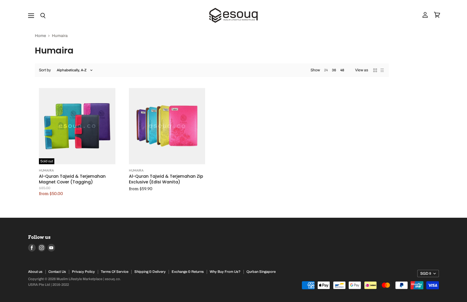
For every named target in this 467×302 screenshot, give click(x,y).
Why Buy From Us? (225, 272)
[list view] (382, 70)
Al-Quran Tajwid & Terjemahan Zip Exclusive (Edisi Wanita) (166, 178)
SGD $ (425, 273)
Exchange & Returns (188, 272)
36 (334, 70)
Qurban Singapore (261, 272)
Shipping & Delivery (150, 272)
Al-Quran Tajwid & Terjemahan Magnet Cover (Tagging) (72, 178)
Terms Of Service (114, 272)
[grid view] (375, 70)
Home (40, 35)
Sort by (45, 70)
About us (35, 272)
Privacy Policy (83, 272)
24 (326, 70)
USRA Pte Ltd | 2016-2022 (48, 285)
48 (342, 70)
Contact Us (57, 272)
